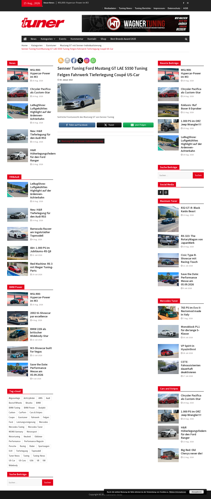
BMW (38, 402)
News (33, 38)
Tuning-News (39, 455)
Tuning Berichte (143, 8)
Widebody (13, 465)
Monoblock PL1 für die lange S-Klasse (190, 330)
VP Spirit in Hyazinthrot (188, 347)
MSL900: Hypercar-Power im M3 (73, 2)
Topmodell (36, 451)
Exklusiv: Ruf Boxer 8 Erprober (191, 106)
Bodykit (42, 407)
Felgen (46, 417)
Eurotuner (22, 417)
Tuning (26, 455)
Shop (103, 38)
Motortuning (14, 436)
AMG (40, 398)
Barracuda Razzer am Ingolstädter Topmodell (41, 232)
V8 (38, 460)
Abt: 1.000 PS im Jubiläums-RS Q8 (40, 249)
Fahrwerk (35, 417)
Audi (48, 398)
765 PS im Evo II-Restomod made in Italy (191, 311)
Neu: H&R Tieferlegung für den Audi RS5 (40, 134)
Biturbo (29, 402)
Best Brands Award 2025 (123, 38)
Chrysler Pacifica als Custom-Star (191, 90)
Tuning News (125, 8)
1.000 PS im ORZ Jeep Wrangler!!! (191, 122)
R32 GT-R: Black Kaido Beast (190, 209)
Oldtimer (38, 436)
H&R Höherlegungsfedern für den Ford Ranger (192, 432)
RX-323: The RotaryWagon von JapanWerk (192, 239)
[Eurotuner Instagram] (187, 2)
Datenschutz (174, 8)
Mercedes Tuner (35, 427)
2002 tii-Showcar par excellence (40, 314)
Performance (15, 441)
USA (31, 460)
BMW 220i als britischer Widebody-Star (39, 332)
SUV (10, 451)
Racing (23, 446)
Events (62, 38)
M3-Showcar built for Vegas (41, 349)
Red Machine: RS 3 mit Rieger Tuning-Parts (41, 267)
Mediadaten (110, 8)
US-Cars (22, 460)
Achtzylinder (29, 398)
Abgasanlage (14, 398)
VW (44, 460)
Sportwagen (43, 446)
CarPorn (22, 412)
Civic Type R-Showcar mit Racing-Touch (189, 258)
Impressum (159, 8)
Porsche (12, 446)
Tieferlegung (22, 451)
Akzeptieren (197, 492)
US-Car (12, 460)
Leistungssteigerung (26, 422)
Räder (32, 446)
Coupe (12, 417)
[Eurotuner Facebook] (183, 2)
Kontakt (92, 38)
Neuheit (27, 436)
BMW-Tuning (14, 407)
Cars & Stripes (36, 412)
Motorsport (32, 431)
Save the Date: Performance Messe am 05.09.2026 (190, 279)
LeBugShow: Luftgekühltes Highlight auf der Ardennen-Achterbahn (191, 144)
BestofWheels (15, 402)
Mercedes (43, 422)
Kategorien (47, 38)
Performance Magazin (34, 441)
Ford (11, 422)
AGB (185, 8)
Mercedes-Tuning (16, 427)
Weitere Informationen (177, 492)
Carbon (12, 412)
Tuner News (14, 455)
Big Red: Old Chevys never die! (192, 451)
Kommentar (77, 38)
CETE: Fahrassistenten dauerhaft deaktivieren (191, 367)
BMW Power (29, 407)
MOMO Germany (16, 431)
